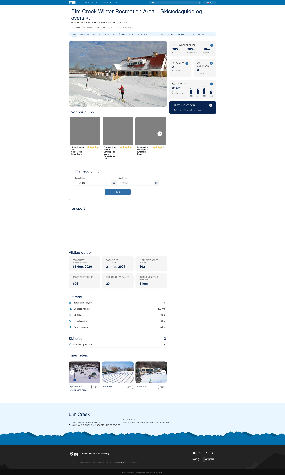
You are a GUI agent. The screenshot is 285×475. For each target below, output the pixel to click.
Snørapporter (90, 2)
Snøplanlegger (168, 34)
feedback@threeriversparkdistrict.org (146, 422)
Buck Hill (127, 28)
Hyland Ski (114, 28)
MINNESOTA (77, 22)
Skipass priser (184, 34)
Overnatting (199, 34)
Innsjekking (80, 178)
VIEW (95, 387)
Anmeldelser (141, 34)
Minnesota (87, 28)
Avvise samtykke (134, 462)
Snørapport (85, 34)
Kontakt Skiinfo (88, 453)
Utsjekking (122, 178)
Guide (74, 34)
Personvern (73, 462)
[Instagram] (206, 453)
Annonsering (103, 453)
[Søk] (198, 2)
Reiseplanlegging (110, 2)
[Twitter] (200, 453)
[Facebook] (212, 453)
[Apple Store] (209, 459)
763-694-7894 (129, 419)
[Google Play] (198, 459)
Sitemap (109, 462)
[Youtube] (194, 453)
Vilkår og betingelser (98, 462)
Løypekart (154, 34)
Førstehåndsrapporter (122, 34)
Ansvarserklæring (84, 462)
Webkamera (104, 34)
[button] (117, 228)
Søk (118, 192)
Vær (95, 34)
